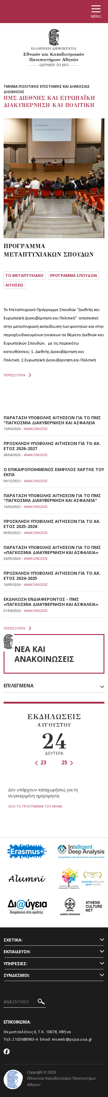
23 (42, 762)
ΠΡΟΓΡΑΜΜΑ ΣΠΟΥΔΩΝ (73, 275)
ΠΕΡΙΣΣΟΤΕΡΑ (14, 375)
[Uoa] (13, 1079)
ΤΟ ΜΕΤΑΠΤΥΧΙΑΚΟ (24, 275)
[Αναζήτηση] (41, 1002)
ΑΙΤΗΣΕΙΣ (14, 285)
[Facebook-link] (7, 1052)
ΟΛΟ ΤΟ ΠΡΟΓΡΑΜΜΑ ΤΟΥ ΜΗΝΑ (35, 806)
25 (65, 762)
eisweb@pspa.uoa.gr (72, 1039)
